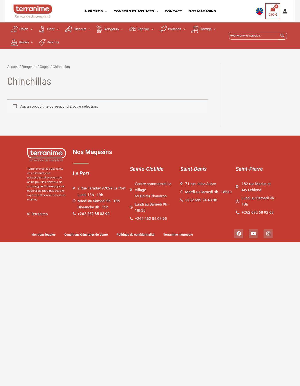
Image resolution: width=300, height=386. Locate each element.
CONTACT (173, 11)
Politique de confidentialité (136, 234)
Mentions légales (43, 234)
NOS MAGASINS (202, 11)
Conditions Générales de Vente (86, 234)
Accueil (12, 67)
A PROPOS (93, 11)
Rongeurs (29, 67)
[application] (105, 11)
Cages (44, 67)
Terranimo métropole (178, 234)
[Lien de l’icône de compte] (284, 11)
